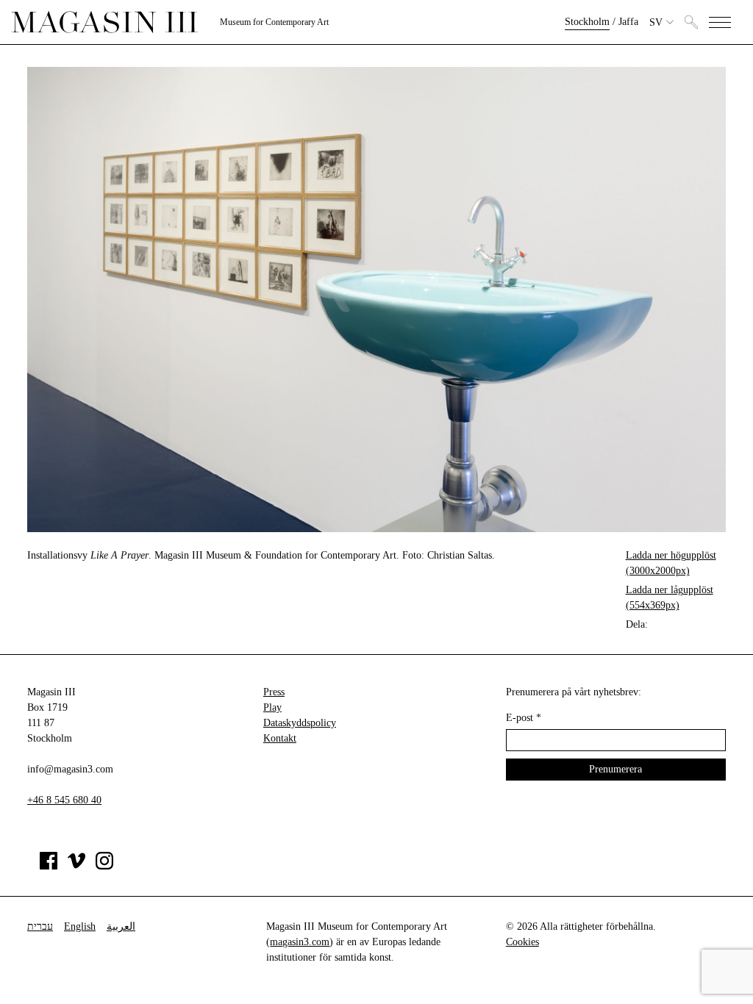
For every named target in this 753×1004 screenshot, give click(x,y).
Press (274, 692)
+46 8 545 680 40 (64, 800)
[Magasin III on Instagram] (104, 866)
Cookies (522, 941)
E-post (523, 717)
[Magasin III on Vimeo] (76, 866)
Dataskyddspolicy (299, 722)
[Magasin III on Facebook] (48, 866)
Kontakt (279, 738)
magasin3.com (299, 941)
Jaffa (628, 21)
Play (272, 707)
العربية (121, 926)
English (80, 926)
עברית (40, 926)
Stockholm (587, 21)
